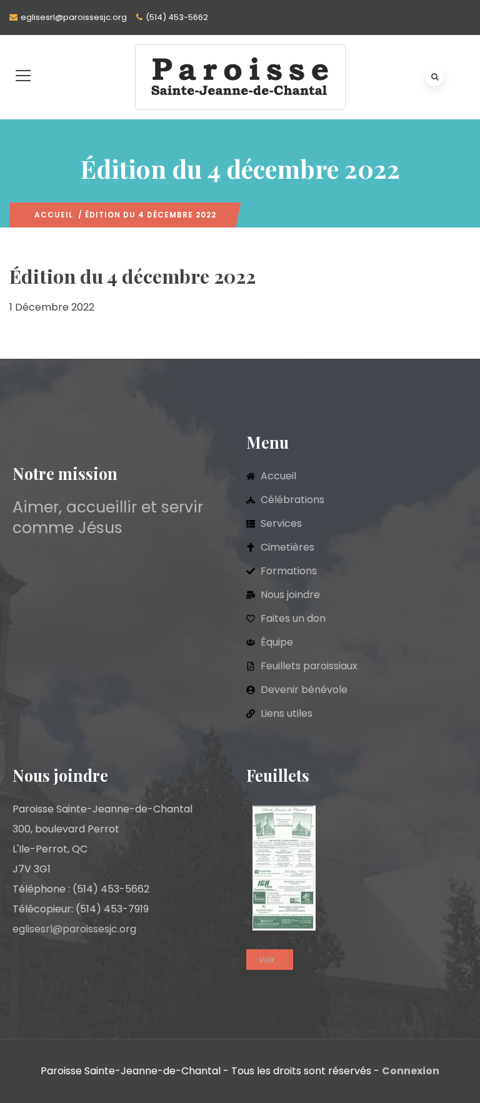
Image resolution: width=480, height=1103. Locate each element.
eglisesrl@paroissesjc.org (74, 17)
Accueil (53, 214)
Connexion (410, 1071)
